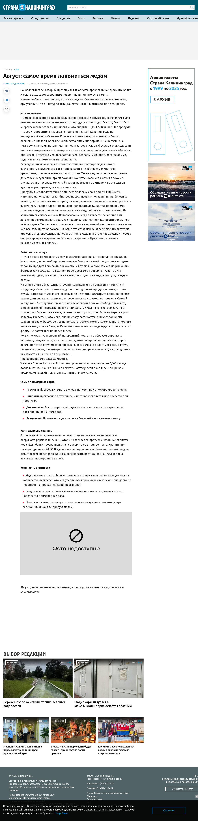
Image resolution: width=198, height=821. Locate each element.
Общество (12, 663)
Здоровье (11, 721)
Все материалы (13, 18)
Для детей (63, 18)
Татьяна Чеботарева (58, 83)
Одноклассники (94, 799)
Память (115, 18)
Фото (81, 18)
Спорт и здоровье (13, 83)
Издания (133, 18)
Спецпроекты (40, 18)
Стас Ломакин (41, 83)
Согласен (168, 810)
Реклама (97, 18)
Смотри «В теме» (158, 18)
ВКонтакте (92, 796)
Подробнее (61, 813)
